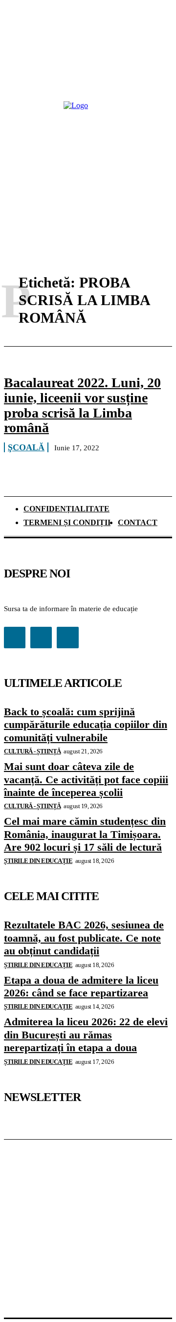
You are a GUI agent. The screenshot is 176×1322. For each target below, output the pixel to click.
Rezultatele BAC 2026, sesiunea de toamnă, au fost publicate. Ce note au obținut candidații (84, 938)
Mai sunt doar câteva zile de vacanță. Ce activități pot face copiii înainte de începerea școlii (86, 779)
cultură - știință (32, 751)
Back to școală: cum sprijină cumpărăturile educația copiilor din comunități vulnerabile (85, 724)
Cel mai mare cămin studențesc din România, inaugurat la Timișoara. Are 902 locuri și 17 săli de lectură (85, 834)
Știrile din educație (38, 860)
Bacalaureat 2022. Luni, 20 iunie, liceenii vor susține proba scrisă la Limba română (82, 405)
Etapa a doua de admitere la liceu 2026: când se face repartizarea (81, 986)
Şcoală (26, 447)
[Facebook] (14, 637)
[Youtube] (67, 637)
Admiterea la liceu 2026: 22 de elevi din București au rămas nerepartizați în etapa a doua (86, 1034)
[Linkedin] (41, 637)
